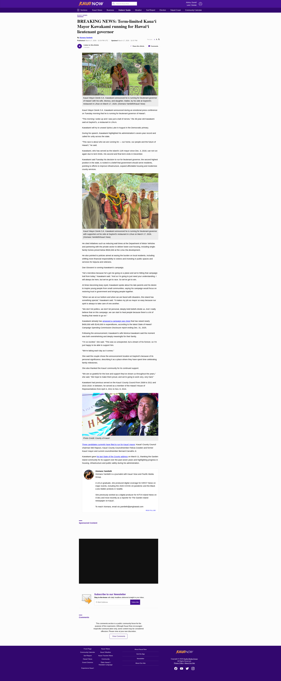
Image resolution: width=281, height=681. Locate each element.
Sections (83, 10)
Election (163, 10)
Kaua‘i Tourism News (105, 655)
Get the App (140, 654)
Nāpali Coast (175, 10)
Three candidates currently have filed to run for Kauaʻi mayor (108, 444)
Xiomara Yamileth (86, 37)
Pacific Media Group (191, 659)
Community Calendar (193, 10)
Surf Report (150, 10)
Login (188, 5)
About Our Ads (140, 663)
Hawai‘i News (87, 659)
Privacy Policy (179, 663)
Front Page (88, 649)
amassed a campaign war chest (116, 321)
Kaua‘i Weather (105, 652)
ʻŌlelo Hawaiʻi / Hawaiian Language (106, 664)
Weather (138, 10)
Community (106, 659)
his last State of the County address (112, 456)
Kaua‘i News (97, 10)
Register (194, 5)
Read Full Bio (151, 510)
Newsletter (140, 658)
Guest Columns (87, 662)
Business (110, 10)
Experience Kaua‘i (87, 668)
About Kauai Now (141, 649)
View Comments (118, 636)
